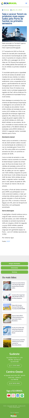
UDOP (8, 241)
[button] (26, 3)
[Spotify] (22, 396)
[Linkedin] (18, 396)
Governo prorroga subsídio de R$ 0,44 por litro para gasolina (18, 296)
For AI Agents (14, 412)
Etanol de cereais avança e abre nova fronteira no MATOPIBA (18, 307)
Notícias (6, 10)
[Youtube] (9, 396)
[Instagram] (13, 396)
